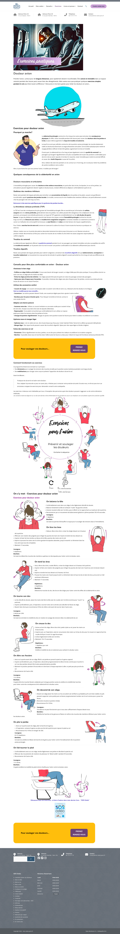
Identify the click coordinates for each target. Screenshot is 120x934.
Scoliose (17, 896)
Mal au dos (18, 884)
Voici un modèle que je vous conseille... (26, 291)
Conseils (49, 6)
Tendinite (17, 898)
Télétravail (18, 891)
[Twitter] (42, 858)
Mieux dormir (19, 907)
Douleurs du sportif (20, 910)
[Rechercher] (30, 859)
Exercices (58, 6)
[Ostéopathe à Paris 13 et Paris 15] (16, 6)
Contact (80, 6)
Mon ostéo (39, 6)
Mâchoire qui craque (21, 914)
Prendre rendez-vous (98, 6)
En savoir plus (19, 921)
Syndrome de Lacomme (21, 917)
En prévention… (19, 919)
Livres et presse (69, 6)
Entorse (17, 912)
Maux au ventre (19, 887)
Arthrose (17, 903)
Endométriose (19, 905)
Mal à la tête (18, 880)
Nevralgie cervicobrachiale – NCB (24, 901)
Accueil (31, 6)
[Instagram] (45, 858)
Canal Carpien (19, 894)
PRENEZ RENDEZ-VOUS (79, 349)
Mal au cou (18, 882)
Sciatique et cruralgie (21, 889)
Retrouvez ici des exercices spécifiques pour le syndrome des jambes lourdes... (38, 203)
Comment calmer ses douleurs (23, 877)
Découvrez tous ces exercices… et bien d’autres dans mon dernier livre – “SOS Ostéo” (60, 800)
